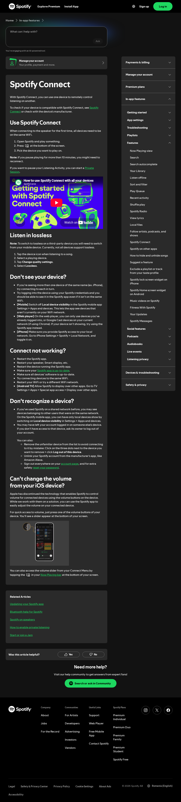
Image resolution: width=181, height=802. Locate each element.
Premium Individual (119, 717)
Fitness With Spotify (142, 307)
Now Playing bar (51, 575)
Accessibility (16, 794)
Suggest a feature (141, 262)
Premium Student (119, 749)
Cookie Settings (84, 786)
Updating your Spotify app (27, 604)
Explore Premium (48, 6)
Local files (136, 225)
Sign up (144, 6)
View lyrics (137, 218)
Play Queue (137, 191)
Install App (71, 6)
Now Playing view (141, 151)
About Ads (105, 786)
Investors (70, 740)
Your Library (137, 171)
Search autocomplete (143, 164)
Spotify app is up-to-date (53, 370)
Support (94, 715)
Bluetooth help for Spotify (26, 612)
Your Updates (138, 314)
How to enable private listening (29, 627)
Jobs (44, 723)
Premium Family (119, 737)
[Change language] (133, 6)
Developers (72, 723)
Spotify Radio (138, 211)
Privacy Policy (62, 786)
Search (134, 157)
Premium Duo (121, 727)
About (45, 715)
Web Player (96, 723)
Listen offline (138, 178)
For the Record (50, 731)
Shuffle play (137, 204)
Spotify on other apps (143, 249)
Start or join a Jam (21, 635)
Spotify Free (120, 759)
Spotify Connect (140, 242)
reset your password (46, 467)
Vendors (70, 748)
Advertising (72, 731)
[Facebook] (168, 710)
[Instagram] (145, 710)
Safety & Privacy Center (34, 786)
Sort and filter (138, 184)
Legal (11, 786)
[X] (157, 710)
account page (69, 464)
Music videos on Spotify (144, 301)
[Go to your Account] (102, 63)
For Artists (71, 715)
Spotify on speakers (22, 619)
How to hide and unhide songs (149, 255)
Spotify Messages (141, 321)
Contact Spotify (99, 743)
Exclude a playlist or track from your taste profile (146, 271)
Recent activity (139, 198)
